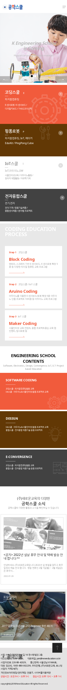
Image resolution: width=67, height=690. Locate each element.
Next (61, 79)
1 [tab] (32, 76)
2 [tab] (35, 76)
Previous (6, 79)
